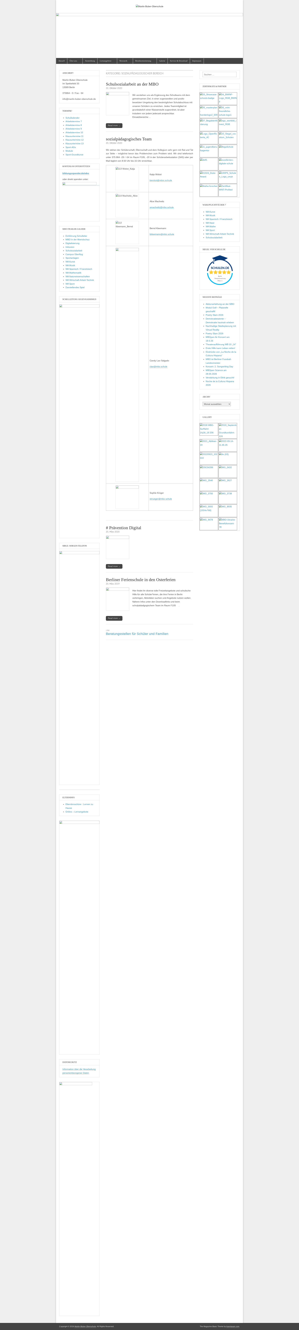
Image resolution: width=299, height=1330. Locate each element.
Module (69, 151)
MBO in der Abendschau (78, 239)
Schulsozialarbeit (74, 250)
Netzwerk (123, 61)
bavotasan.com (232, 1326)
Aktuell (61, 61)
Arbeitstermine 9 (74, 128)
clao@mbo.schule (158, 366)
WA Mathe (211, 226)
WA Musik (70, 265)
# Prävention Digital (123, 527)
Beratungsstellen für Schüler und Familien (137, 633)
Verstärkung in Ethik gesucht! (220, 377)
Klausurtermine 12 (75, 140)
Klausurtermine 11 (74, 136)
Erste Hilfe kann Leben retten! (220, 348)
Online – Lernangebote (77, 811)
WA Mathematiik (73, 272)
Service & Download (178, 61)
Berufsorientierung (143, 61)
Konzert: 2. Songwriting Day (219, 366)
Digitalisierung (72, 243)
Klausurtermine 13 (75, 143)
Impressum (196, 61)
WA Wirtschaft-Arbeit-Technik (80, 280)
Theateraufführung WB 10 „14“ (221, 344)
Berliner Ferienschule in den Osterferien (141, 579)
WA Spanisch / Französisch (79, 269)
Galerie (162, 61)
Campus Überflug (74, 254)
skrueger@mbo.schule (161, 499)
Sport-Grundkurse (74, 154)
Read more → (114, 125)
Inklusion (70, 247)
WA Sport (70, 284)
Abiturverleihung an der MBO (220, 304)
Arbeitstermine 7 (74, 121)
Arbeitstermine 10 (74, 132)
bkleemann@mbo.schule (162, 234)
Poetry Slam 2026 (214, 315)
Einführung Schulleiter (76, 236)
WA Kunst (70, 261)
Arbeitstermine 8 (74, 125)
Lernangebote (106, 61)
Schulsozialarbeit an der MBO (132, 84)
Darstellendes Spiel (75, 287)
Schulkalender (73, 118)
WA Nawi (210, 223)
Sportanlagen (72, 258)
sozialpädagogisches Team (129, 139)
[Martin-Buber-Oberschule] (149, 4)
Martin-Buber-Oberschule (85, 1326)
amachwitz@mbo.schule (162, 207)
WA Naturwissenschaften (78, 276)
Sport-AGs (71, 147)
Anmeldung (90, 61)
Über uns (73, 61)
